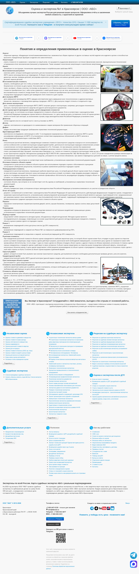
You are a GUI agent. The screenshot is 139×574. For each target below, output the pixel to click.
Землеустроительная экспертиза (59, 403)
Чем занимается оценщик (57, 466)
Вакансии (95, 453)
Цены (56, 2)
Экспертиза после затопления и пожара (62, 350)
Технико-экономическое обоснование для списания (65, 385)
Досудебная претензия (12, 436)
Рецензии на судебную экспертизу (110, 333)
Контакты (64, 2)
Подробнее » (8, 363)
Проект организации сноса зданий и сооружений (64, 396)
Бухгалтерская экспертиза (57, 412)
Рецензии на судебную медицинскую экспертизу (107, 342)
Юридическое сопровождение (14, 432)
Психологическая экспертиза (58, 409)
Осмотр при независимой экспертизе (60, 462)
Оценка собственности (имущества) (16, 342)
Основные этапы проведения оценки (16, 359)
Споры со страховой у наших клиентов (104, 386)
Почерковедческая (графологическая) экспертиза (64, 377)
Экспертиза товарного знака (58, 414)
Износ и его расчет (55, 449)
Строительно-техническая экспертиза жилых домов (65, 337)
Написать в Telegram (55, 519)
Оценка (23, 2)
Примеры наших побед (56, 458)
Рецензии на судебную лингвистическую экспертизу (108, 340)
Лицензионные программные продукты (104, 443)
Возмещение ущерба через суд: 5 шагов (61, 447)
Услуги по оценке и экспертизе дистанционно (106, 436)
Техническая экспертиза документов (60, 379)
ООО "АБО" (7, 503)
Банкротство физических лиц (14, 434)
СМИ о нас (95, 434)
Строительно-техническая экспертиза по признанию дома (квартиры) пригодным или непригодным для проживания (66, 342)
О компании (96, 432)
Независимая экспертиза (62, 333)
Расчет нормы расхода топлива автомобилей (63, 383)
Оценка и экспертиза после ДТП (109, 375)
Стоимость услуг (97, 464)
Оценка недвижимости (12, 344)
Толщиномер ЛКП (10, 438)
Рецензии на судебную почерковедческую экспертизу (108, 344)
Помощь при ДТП (97, 456)
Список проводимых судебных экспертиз (18, 375)
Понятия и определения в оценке (59, 469)
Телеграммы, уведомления (57, 451)
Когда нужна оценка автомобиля (15, 357)
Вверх (128, 503)
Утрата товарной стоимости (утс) (102, 388)
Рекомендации (96, 462)
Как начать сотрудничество (77, 312)
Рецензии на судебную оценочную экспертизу (106, 337)
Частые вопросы (54, 432)
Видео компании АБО (99, 445)
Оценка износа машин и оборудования (61, 374)
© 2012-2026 (16, 503)
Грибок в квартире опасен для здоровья (61, 460)
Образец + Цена (120, 23)
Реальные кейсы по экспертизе (102, 440)
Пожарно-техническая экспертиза (59, 390)
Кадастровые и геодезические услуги (60, 405)
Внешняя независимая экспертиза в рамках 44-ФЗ (64, 407)
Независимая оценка (17, 333)
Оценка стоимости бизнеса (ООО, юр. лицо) (18, 350)
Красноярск (124, 8)
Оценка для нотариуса (12, 348)
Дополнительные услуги (19, 427)
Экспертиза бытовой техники (58, 392)
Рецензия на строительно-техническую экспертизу (108, 361)
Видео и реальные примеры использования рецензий (109, 364)
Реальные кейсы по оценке (100, 438)
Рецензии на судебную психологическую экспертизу (108, 346)
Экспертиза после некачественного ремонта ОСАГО (108, 390)
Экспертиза (34, 2)
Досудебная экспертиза (56, 453)
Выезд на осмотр (97, 458)
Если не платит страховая (100, 379)
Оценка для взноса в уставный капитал (17, 355)
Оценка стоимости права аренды (15, 340)
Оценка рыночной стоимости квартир (17, 346)
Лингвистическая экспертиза (58, 381)
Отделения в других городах (101, 460)
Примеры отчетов (54, 456)
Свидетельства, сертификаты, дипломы (104, 447)
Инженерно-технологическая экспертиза (61, 368)
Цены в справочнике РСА (57, 440)
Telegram (48, 24)
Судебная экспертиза (17, 370)
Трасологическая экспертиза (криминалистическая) (65, 401)
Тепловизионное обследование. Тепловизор (64, 353)
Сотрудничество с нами (99, 451)
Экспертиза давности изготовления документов (64, 388)
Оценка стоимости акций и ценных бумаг (18, 353)
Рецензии (46, 2)
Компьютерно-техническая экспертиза (61, 398)
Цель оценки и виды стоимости (58, 464)
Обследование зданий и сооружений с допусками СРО (66, 394)
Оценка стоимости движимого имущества (18, 337)
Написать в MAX (53, 524)
